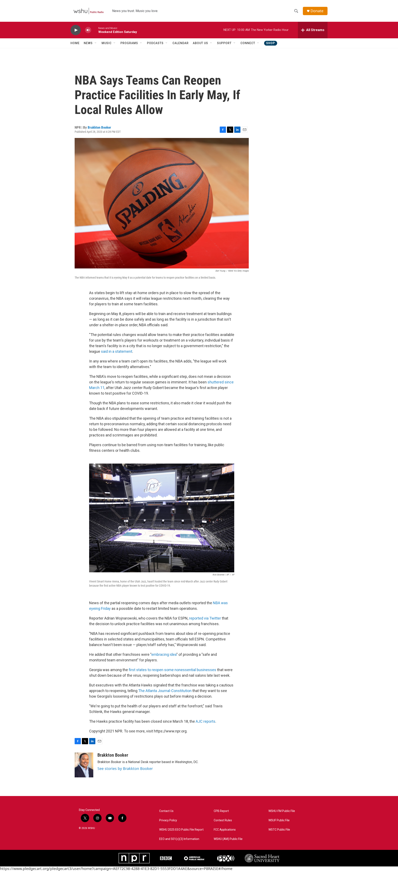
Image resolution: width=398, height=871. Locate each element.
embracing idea (163, 654)
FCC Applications (225, 829)
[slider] (94, 30)
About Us (200, 43)
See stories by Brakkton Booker (125, 768)
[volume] (88, 30)
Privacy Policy (168, 820)
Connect (247, 43)
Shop (270, 43)
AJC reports (205, 721)
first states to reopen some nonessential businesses (172, 670)
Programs (129, 43)
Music (107, 43)
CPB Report (221, 811)
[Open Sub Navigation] (95, 43)
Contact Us (166, 811)
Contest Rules (223, 820)
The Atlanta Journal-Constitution (165, 691)
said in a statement (116, 351)
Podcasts (155, 43)
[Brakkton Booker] (84, 765)
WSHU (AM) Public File (228, 839)
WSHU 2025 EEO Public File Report (181, 829)
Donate (317, 11)
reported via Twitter (205, 618)
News (88, 43)
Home (75, 43)
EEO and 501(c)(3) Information (179, 839)
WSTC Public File (279, 829)
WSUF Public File (279, 820)
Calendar (180, 43)
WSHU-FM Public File (281, 811)
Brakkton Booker (99, 127)
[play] (75, 30)
